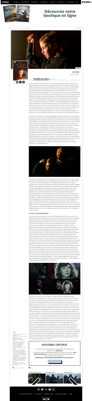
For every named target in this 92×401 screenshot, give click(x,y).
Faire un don (55, 361)
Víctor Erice (20, 337)
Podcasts (61, 2)
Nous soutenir (60, 394)
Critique (25, 28)
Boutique (70, 2)
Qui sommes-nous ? (26, 394)
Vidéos (52, 2)
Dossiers (34, 2)
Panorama (44, 2)
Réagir (31, 367)
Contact (39, 394)
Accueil (16, 2)
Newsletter (48, 394)
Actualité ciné (18, 28)
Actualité (25, 2)
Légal (71, 394)
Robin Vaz (22, 367)
